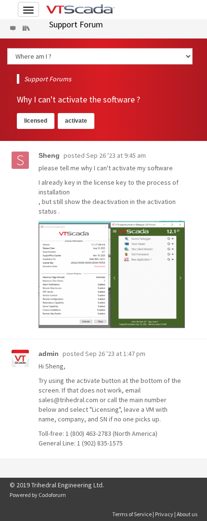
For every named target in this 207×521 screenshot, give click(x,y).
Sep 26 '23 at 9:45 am (116, 155)
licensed (35, 120)
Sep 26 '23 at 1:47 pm (115, 353)
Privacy (164, 514)
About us (187, 514)
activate (76, 120)
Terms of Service (132, 514)
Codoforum (52, 494)
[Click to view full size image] (112, 274)
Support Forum (76, 24)
